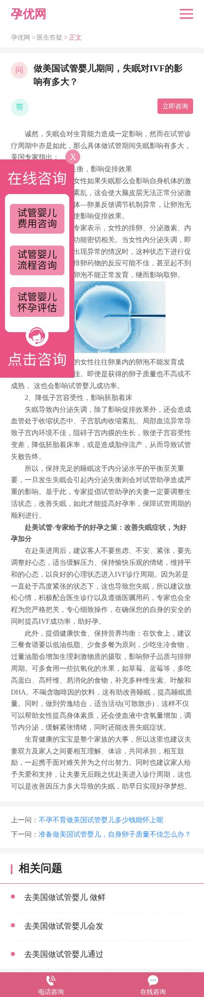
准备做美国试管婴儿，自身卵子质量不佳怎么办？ (115, 834)
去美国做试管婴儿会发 (63, 926)
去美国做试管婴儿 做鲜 (64, 897)
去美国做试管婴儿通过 (63, 954)
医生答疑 (49, 37)
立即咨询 (175, 106)
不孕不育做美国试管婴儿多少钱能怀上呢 (101, 820)
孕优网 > (24, 37)
